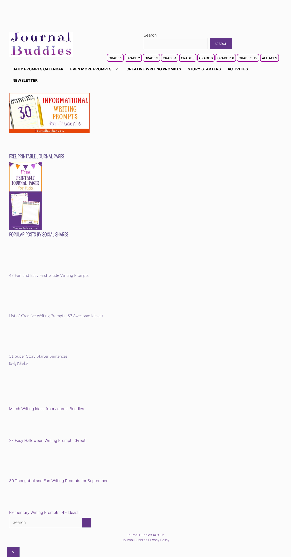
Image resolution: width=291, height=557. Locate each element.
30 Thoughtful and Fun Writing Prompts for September (58, 480)
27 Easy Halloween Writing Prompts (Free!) (48, 440)
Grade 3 (151, 58)
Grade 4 (169, 58)
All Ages (269, 58)
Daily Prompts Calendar (38, 69)
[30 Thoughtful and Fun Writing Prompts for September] (40, 461)
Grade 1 (115, 58)
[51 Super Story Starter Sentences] (40, 351)
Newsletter (25, 80)
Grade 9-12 (248, 58)
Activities (238, 69)
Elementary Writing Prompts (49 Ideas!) (44, 512)
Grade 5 (188, 58)
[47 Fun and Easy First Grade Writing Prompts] (40, 270)
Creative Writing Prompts (153, 69)
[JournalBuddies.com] (41, 44)
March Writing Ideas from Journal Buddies (46, 408)
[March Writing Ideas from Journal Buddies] (40, 389)
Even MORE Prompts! (91, 69)
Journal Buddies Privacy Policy (145, 540)
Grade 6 (206, 58)
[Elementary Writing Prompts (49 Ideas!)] (32, 497)
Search (150, 35)
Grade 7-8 (225, 58)
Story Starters (204, 69)
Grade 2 (133, 58)
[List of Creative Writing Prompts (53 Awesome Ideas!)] (40, 310)
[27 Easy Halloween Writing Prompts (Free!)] (32, 425)
